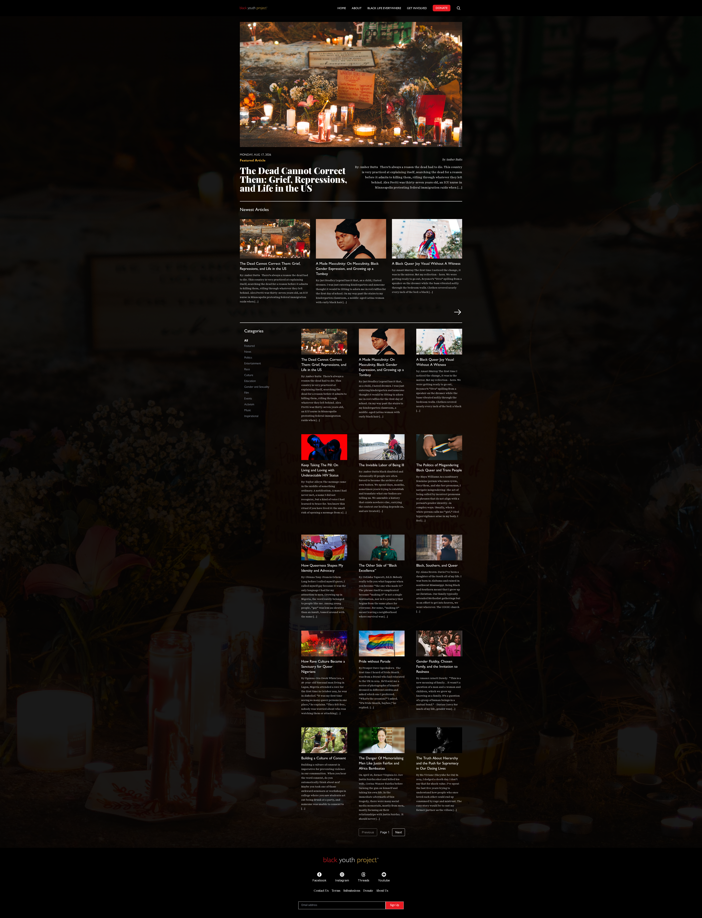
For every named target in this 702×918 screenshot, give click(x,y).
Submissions (351, 890)
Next (398, 832)
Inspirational (251, 416)
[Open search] (458, 8)
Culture (248, 375)
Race (247, 369)
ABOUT (357, 8)
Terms (336, 890)
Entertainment (252, 363)
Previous (368, 832)
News (247, 352)
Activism (249, 404)
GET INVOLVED (417, 8)
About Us (382, 890)
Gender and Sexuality (256, 387)
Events (248, 398)
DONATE (442, 8)
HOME (341, 8)
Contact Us (321, 890)
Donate (368, 890)
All (246, 340)
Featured (249, 346)
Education (250, 381)
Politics (248, 358)
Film (246, 393)
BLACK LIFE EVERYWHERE (384, 8)
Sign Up (394, 905)
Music (247, 410)
